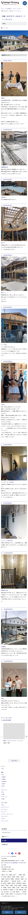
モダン (3, 818)
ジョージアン (5, 820)
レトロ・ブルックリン (7, 814)
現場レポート (5, 836)
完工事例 (4, 840)
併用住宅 (4, 781)
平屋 (3, 786)
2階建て (4, 777)
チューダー (5, 816)
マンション (5, 796)
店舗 (3, 799)
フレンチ (4, 811)
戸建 (3, 794)
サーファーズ (5, 807)
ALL (3, 768)
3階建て (4, 779)
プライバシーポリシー (15, 907)
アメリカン (5, 809)
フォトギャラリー (6, 832)
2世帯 (3, 783)
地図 (23, 860)
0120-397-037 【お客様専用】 (11, 862)
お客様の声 (5, 844)
